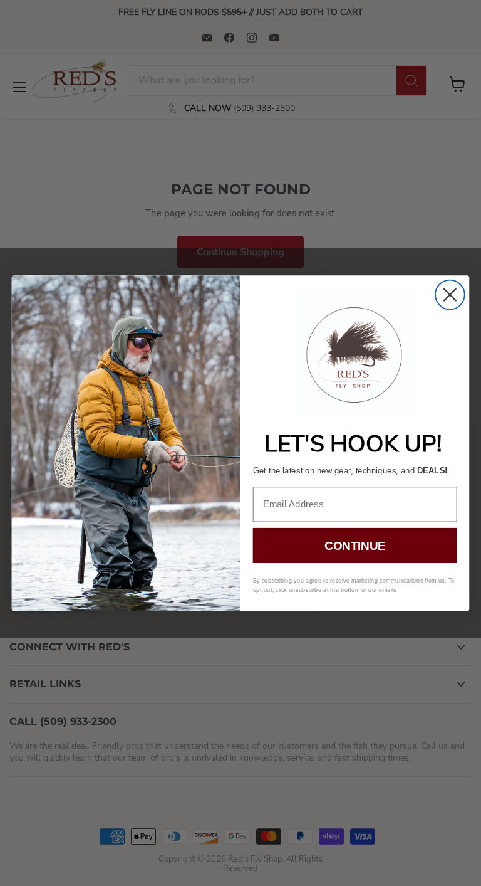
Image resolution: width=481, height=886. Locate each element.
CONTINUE (354, 545)
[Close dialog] (450, 294)
